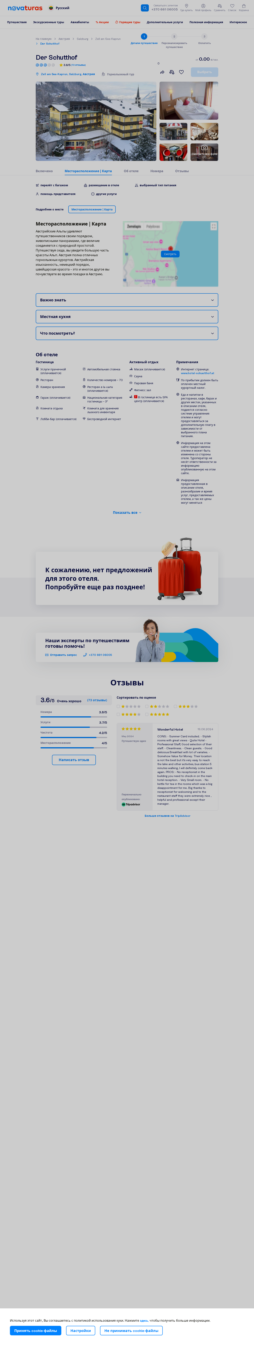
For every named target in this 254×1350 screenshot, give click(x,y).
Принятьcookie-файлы (35, 1331)
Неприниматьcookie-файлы (131, 1331)
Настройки (80, 1331)
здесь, (144, 1320)
